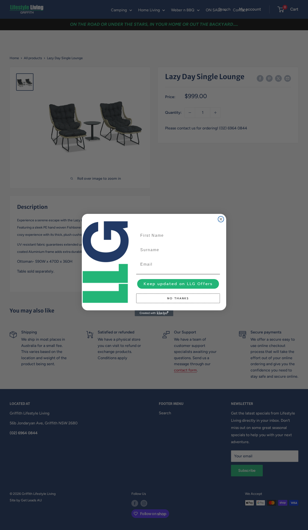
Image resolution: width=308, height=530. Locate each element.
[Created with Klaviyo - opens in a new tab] (154, 313)
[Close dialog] (221, 219)
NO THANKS (178, 298)
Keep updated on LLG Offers (178, 284)
